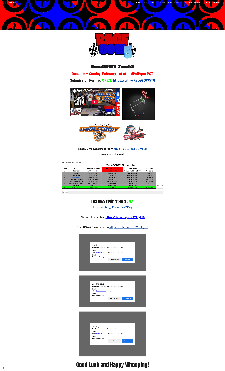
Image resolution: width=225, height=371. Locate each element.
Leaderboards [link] (161, 2)
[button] (223, 2)
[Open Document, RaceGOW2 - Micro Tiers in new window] (142, 313)
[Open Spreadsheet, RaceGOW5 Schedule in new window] (160, 163)
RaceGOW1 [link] (216, 2)
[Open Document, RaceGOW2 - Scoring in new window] (142, 277)
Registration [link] (188, 2)
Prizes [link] (170, 2)
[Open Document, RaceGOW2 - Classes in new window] (142, 236)
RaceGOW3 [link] (197, 2)
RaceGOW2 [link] (207, 2)
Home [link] (138, 2)
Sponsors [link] (145, 2)
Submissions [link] (178, 2)
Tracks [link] (153, 2)
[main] (112, 73)
